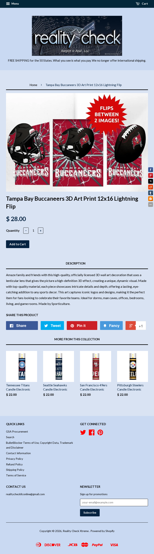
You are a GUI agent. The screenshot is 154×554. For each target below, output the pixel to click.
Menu (15, 3)
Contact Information (18, 453)
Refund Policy (14, 464)
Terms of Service (16, 475)
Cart (144, 3)
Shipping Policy (15, 469)
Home (33, 85)
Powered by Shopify (102, 531)
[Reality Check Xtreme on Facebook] (92, 433)
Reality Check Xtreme (76, 531)
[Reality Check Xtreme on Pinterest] (100, 433)
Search (10, 437)
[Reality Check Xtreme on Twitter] (83, 433)
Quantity (13, 230)
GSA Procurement (17, 431)
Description (75, 263)
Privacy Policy (14, 458)
